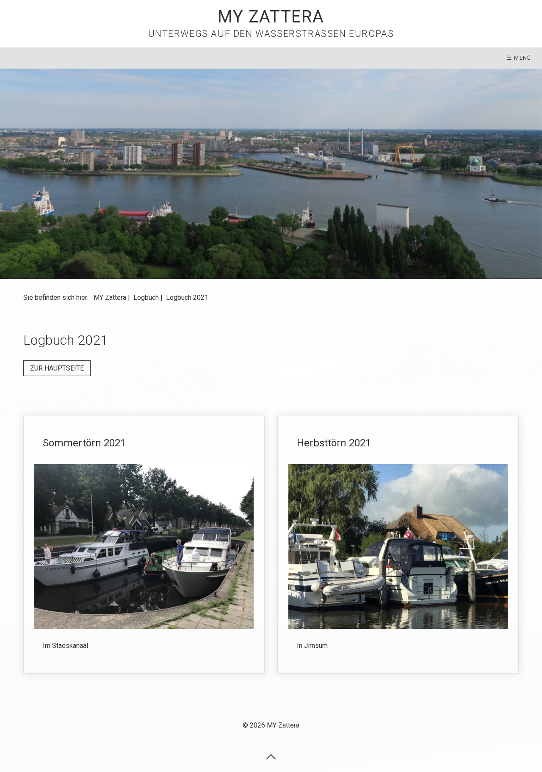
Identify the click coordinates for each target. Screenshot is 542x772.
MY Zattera (271, 17)
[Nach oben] (271, 756)
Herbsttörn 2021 (398, 544)
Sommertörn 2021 (144, 544)
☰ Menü (519, 58)
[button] (57, 368)
